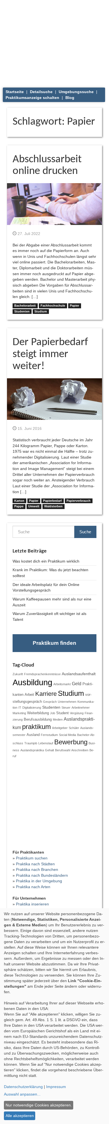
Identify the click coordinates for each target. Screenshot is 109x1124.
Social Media (67, 735)
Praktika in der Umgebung (39, 881)
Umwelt (33, 506)
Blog (69, 97)
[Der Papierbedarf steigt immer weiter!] (54, 398)
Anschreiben (79, 750)
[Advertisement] (54, 42)
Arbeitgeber (60, 728)
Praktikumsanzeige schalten (32, 97)
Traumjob (30, 743)
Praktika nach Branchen (37, 869)
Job (52, 713)
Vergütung (77, 713)
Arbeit (29, 695)
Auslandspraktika (32, 750)
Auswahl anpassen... (22, 1094)
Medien (58, 719)
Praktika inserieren (32, 904)
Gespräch (50, 701)
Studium (40, 311)
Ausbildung (32, 682)
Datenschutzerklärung (23, 1086)
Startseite (15, 91)
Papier (74, 305)
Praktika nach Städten (35, 864)
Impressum (56, 1086)
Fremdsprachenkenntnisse (42, 674)
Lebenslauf (45, 743)
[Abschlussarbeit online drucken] (54, 204)
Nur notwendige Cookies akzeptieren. (39, 1105)
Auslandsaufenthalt (79, 674)
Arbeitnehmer (81, 707)
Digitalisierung (31, 707)
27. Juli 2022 (28, 233)
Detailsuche (41, 91)
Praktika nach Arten (33, 887)
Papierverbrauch (79, 500)
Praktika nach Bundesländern (42, 875)
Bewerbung (70, 742)
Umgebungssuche (76, 91)
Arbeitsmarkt (62, 684)
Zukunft (18, 674)
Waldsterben (53, 506)
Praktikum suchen (32, 858)
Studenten (22, 311)
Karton (19, 500)
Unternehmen (67, 701)
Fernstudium (49, 735)
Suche (85, 531)
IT (19, 707)
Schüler (74, 728)
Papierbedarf (52, 500)
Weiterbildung (38, 713)
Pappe (18, 506)
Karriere (46, 693)
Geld (76, 683)
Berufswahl (62, 750)
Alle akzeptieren (20, 1115)
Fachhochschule (53, 305)
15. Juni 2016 (29, 428)
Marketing (19, 713)
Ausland (33, 735)
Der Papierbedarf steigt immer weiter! (50, 354)
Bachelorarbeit (25, 305)
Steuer (65, 707)
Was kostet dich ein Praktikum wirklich (46, 561)
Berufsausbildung (38, 719)
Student (62, 713)
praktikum (36, 726)
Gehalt (49, 750)
